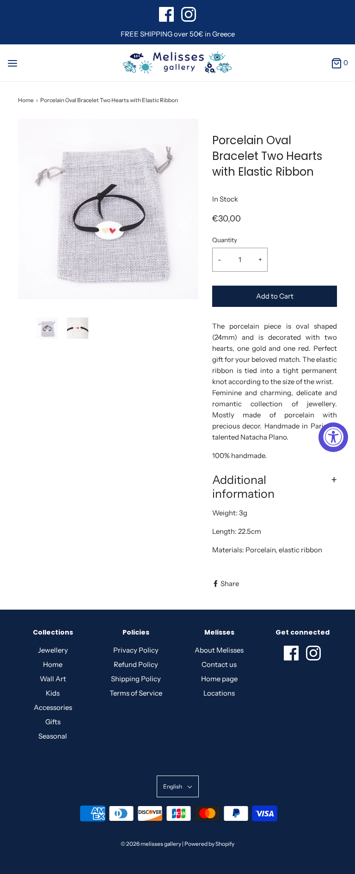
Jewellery (53, 650)
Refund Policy (136, 664)
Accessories (53, 707)
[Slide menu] (12, 62)
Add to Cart (275, 296)
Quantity (224, 240)
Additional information (243, 487)
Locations (219, 693)
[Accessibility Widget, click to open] (333, 437)
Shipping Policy (136, 678)
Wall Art (53, 678)
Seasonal (52, 736)
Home (26, 100)
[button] (47, 328)
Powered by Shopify (209, 843)
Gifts (53, 721)
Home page (219, 678)
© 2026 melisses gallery (151, 843)
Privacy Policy (136, 650)
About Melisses (219, 650)
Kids (53, 693)
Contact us (219, 664)
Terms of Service (136, 693)
